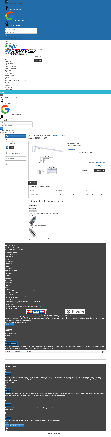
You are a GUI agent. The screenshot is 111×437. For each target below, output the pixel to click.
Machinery (8, 70)
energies (7, 82)
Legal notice (8, 280)
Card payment (9, 273)
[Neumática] (15, 158)
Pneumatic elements (11, 68)
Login (6, 35)
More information (10, 322)
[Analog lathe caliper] (86, 152)
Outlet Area (8, 65)
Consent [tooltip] (8, 330)
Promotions (8, 61)
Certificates (8, 266)
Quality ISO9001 (9, 256)
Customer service (10, 284)
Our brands (8, 272)
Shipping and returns (11, 253)
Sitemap (7, 259)
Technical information (11, 270)
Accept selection (14, 425)
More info (32, 183)
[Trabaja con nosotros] (15, 153)
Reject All (7, 324)
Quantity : (85, 170)
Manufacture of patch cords (12, 79)
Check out (11, 147)
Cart (7, 136)
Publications (8, 268)
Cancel (6, 423)
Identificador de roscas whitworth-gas (39, 238)
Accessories (8, 73)
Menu (6, 60)
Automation (8, 86)
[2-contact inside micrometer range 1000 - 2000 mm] (32, 208)
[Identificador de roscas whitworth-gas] (32, 232)
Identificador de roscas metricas (37, 226)
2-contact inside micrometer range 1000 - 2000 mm (43, 213)
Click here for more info (11, 292)
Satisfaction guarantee (11, 254)
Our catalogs (8, 265)
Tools (6, 84)
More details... (71, 149)
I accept (12, 324)
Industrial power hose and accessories (16, 80)
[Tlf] (15, 164)
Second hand (8, 87)
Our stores (8, 279)
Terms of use (8, 282)
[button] (11, 343)
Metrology (48, 135)
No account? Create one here (13, 39)
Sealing (7, 77)
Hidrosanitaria (9, 89)
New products (9, 63)
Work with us (8, 277)
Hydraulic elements (10, 66)
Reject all (7, 425)
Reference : (91, 162)
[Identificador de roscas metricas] (32, 220)
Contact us (8, 43)
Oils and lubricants (10, 75)
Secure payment (9, 258)
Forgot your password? (11, 37)
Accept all (21, 425)
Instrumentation (9, 72)
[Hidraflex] (20, 49)
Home (6, 42)
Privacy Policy (9, 261)
